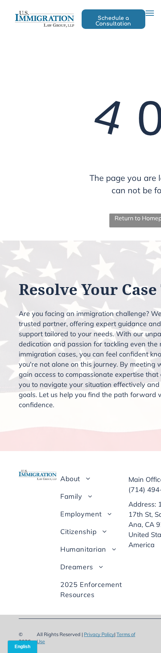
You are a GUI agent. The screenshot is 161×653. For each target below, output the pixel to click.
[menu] (149, 13)
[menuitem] (98, 478)
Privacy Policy (99, 634)
